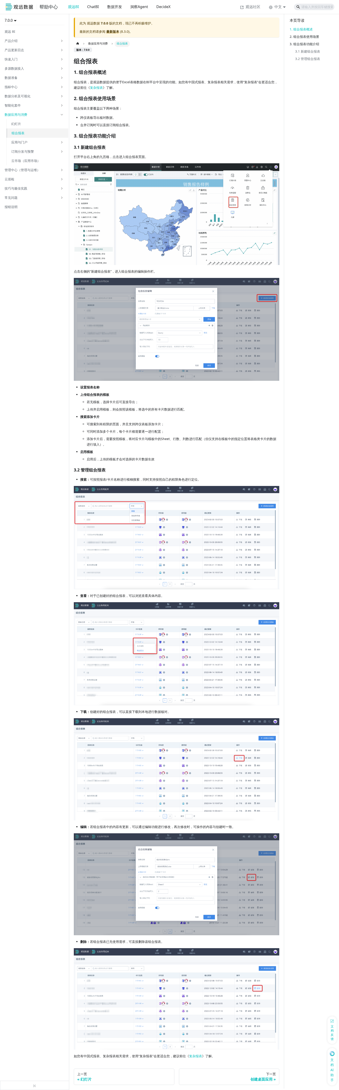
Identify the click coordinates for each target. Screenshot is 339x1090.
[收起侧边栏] (34, 1085)
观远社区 (253, 6)
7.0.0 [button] (9, 20)
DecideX (163, 6)
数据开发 (114, 6)
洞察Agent (139, 6)
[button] (34, 40)
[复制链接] (111, 72)
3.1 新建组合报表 (307, 51)
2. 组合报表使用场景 (304, 36)
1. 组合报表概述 (301, 29)
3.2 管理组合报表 (307, 59)
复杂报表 (96, 87)
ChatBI (93, 6)
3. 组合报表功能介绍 (304, 44)
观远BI (73, 6)
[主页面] (77, 44)
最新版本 (112, 31)
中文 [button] (278, 6)
